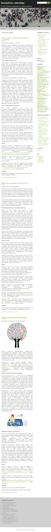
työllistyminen (40, 109)
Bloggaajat (3, 28)
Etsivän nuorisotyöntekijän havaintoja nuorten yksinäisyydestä (43, 121)
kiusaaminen (41, 77)
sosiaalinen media (41, 99)
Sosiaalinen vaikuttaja (12, 2)
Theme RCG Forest (31, 529)
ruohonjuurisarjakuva (42, 94)
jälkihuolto (40, 76)
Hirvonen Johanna (10, 177)
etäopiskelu (40, 70)
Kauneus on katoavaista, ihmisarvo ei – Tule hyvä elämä (43, 142)
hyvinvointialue (44, 73)
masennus (41, 83)
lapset (44, 79)
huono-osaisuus (42, 70)
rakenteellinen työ (44, 93)
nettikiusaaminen (41, 85)
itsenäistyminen (42, 75)
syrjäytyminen (41, 105)
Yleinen (15, 177)
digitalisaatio (40, 67)
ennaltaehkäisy (41, 68)
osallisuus (41, 91)
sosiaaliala (42, 98)
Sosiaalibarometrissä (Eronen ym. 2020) (11, 375)
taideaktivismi (42, 106)
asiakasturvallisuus (42, 66)
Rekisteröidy (40, 156)
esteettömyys (40, 69)
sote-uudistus (41, 103)
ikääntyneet (40, 74)
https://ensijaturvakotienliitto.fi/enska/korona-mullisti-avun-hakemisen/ (16, 159)
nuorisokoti (42, 88)
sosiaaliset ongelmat (40, 100)
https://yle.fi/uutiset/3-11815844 (8, 303)
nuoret (41, 86)
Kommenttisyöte (41, 160)
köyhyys (39, 79)
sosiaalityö (41, 101)
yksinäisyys (42, 111)
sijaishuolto (43, 95)
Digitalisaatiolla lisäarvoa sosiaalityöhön (14, 318)
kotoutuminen (42, 78)
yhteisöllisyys (42, 110)
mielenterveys (43, 84)
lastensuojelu (42, 81)
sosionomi (40, 103)
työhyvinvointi (42, 108)
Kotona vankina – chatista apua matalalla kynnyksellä (15, 38)
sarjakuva (40, 95)
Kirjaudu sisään (41, 157)
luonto (39, 82)
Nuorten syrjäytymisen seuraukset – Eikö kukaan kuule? (43, 119)
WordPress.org (41, 162)
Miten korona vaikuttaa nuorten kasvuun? (15, 183)
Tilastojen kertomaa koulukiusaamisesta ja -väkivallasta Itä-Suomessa (10, 511)
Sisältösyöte (40, 159)
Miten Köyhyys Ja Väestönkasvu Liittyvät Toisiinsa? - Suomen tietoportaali (9, 515)
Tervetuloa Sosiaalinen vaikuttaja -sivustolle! (18, 28)
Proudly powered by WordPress (21, 529)
